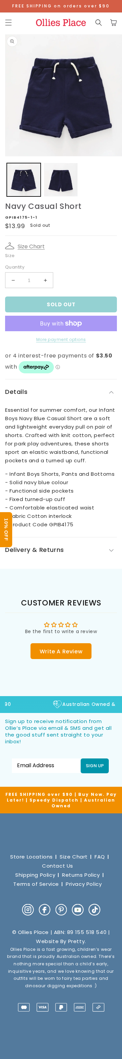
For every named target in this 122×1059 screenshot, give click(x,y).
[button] (8, 22)
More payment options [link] (61, 339)
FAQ (100, 856)
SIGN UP (95, 765)
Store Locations (31, 856)
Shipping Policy (35, 874)
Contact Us (57, 865)
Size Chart (31, 246)
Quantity (14, 267)
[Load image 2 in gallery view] (61, 180)
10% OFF (6, 529)
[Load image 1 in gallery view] (24, 180)
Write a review (61, 651)
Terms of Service (36, 883)
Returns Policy (81, 874)
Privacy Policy (84, 883)
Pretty (76, 941)
